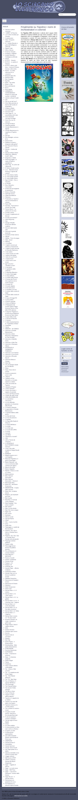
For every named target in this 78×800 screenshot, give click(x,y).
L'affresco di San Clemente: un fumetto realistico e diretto (11, 380)
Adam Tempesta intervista (9, 40)
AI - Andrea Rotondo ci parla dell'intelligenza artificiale (11, 44)
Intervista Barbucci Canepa (10, 360)
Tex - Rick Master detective (10, 676)
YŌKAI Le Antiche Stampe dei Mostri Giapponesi (10, 761)
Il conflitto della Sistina (11, 277)
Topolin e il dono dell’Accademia (9, 695)
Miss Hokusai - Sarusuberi (9, 476)
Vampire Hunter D (10, 742)
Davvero (7, 135)
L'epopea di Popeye (10, 387)
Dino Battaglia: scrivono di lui (11, 138)
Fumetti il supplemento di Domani (12, 215)
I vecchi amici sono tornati (10, 261)
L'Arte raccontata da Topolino (10, 384)
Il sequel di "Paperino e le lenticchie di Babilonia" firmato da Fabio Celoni (12, 313)
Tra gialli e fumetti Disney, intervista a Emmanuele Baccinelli (11, 713)
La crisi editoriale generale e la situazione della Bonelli (11, 404)
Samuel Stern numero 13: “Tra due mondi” (11, 617)
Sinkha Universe (9, 630)
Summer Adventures (11, 650)
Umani (7, 724)
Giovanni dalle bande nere (11, 228)
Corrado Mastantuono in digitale (11, 128)
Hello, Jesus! (8, 240)
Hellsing (7, 241)
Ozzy (6, 524)
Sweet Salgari (9, 660)
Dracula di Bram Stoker (11, 153)
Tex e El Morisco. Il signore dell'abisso (10, 682)
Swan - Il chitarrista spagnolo (10, 658)
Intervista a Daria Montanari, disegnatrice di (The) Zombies (11, 335)
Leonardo (7, 433)
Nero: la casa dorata (10, 508)
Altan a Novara (9, 50)
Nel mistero (8, 506)
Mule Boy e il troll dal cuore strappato (11, 500)
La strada (7, 426)
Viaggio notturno (9, 756)
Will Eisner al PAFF (10, 758)
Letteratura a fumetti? (11, 436)
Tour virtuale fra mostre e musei (12, 709)
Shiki (6, 628)
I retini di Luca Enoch (11, 257)
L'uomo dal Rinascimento (12, 394)
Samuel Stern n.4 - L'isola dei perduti (10, 605)
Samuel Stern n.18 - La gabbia (11, 598)
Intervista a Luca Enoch (11, 354)
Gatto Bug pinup (9, 219)
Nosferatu (8, 515)
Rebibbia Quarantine (10, 578)
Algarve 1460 (8, 48)
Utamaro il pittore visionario (10, 30)
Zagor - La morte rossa (11, 768)
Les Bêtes (8, 435)
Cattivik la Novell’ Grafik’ (12, 98)
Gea (6, 221)
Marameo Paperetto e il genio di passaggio (11, 459)
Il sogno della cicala (10, 317)
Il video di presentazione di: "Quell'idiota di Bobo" (12, 322)
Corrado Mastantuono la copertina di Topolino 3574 (11, 132)
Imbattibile (8, 325)
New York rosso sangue (11, 510)
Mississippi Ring (9, 482)
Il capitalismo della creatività (10, 269)
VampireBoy (8, 744)
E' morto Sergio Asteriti (11, 176)
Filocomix (8, 197)
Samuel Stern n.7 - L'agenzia (10, 613)
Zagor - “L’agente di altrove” (10, 765)
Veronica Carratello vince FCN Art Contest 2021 (12, 753)
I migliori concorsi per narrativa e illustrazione (11, 246)
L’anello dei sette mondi (11, 395)
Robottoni (7, 585)
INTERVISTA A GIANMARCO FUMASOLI (9, 349)
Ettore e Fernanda (10, 192)
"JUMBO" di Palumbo (11, 33)
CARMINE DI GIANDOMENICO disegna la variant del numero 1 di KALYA (11, 93)
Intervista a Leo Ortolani (11, 353)
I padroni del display (10, 255)
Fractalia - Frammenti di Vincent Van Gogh (11, 206)
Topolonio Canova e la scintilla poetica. (11, 705)
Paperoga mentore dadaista (10, 541)
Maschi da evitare (10, 467)
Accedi (64, 363)
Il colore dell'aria (9, 276)
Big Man (7, 81)
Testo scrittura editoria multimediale (11, 666)
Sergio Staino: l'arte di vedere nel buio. (11, 625)
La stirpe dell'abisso (10, 424)
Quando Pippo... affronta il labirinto (12, 569)
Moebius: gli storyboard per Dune (11, 495)
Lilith (6, 438)
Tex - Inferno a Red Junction (10, 670)
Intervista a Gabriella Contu (11, 340)
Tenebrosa (8, 664)
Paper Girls (8, 525)
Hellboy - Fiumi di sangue (12, 238)
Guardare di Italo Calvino (12, 235)
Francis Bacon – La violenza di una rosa (10, 210)
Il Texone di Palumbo (11, 318)
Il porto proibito (9, 300)
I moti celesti (8, 252)
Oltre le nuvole (9, 517)
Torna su (73, 798)
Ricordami (65, 361)
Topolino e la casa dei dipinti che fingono (11, 702)
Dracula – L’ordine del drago (11, 150)
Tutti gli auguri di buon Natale (11, 721)
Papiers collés (9, 544)
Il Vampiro (8, 320)
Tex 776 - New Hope (10, 679)
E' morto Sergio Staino (11, 178)
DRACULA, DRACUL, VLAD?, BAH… (11, 155)
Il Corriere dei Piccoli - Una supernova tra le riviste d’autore (11, 280)
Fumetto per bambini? (11, 217)
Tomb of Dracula (9, 693)
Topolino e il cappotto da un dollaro (12, 699)
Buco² (6, 88)
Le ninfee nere (9, 428)
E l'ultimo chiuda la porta (12, 168)
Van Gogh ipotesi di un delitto (11, 750)
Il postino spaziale (10, 301)
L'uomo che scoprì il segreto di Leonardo (10, 391)
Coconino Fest (9, 111)
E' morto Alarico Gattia (11, 175)
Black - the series (10, 82)
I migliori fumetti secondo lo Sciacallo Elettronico (12, 249)
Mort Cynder (8, 498)
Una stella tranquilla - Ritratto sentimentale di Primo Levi (11, 737)
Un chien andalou (10, 725)
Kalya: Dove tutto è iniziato (10, 370)
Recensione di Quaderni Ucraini (11, 581)
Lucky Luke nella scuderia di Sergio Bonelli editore (12, 450)
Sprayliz (7, 638)
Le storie (7, 431)
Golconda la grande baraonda (10, 232)
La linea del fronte (10, 416)
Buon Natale (8, 89)
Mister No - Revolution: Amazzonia (11, 485)
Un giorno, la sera (10, 730)
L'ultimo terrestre (9, 388)
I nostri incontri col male (11, 253)
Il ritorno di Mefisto (10, 303)
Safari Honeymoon (10, 587)
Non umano (8, 513)
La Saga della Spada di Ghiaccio (11, 422)
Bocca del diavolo (10, 86)
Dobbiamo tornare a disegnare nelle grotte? (11, 143)
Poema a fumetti (9, 558)
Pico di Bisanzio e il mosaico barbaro (10, 552)
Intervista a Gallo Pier (11, 342)
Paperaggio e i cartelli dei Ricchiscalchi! (12, 528)
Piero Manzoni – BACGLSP (9, 555)
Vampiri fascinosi (10, 746)
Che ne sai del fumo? (11, 101)
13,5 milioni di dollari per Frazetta (12, 35)
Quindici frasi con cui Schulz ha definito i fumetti (11, 575)
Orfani (7, 520)
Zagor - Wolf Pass (10, 770)
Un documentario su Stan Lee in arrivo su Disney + (12, 728)
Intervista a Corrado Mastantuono (10, 331)
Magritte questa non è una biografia (11, 456)
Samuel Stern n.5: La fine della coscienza (11, 608)
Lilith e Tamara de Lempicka (10, 440)
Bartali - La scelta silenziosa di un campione (10, 72)
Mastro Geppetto (9, 469)
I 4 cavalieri (8, 243)
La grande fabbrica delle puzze (11, 413)
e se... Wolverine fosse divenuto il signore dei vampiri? (11, 171)
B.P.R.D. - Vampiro (10, 60)
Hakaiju (7, 236)
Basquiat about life (10, 76)
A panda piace (9, 38)
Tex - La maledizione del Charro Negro (12, 673)
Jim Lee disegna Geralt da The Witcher (11, 365)
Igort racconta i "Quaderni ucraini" (10, 264)
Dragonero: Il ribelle (10, 158)
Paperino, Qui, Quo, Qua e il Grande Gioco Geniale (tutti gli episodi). (12, 537)
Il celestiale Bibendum (11, 272)
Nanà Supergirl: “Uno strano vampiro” (11, 504)
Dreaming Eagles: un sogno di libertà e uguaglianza (11, 161)
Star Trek (7, 640)
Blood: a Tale (8, 84)
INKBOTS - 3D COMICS (12, 329)
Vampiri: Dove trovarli (11, 748)
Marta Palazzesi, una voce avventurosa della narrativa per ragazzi (11, 463)
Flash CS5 (8, 204)
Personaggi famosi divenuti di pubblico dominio (10, 547)
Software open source (11, 631)
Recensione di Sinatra (11, 583)
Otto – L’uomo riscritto (11, 522)
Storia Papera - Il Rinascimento (10, 642)
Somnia (7, 633)
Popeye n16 (8, 565)
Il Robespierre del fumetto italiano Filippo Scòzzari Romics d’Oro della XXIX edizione (11, 307)
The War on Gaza (10, 691)
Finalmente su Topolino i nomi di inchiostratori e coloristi (12, 200)
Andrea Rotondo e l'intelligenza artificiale (11, 56)
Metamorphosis (9, 474)
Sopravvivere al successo (9, 635)
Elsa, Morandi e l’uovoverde (9, 186)
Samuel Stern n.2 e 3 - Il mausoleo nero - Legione (12, 601)
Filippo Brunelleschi (10, 195)
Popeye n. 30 (9, 563)
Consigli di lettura (10, 123)
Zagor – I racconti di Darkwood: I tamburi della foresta (12, 773)
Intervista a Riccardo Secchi (11, 357)
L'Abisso (7, 376)
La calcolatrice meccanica (9, 399)
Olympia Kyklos (9, 518)
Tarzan (7, 662)
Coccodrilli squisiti (10, 110)
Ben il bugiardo (9, 79)
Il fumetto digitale (10, 286)
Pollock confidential (10, 559)
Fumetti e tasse (9, 212)
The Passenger (9, 684)
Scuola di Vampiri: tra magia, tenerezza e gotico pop (11, 621)
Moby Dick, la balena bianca (11, 492)
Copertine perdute (10, 125)
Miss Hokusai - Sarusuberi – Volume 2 (11, 480)
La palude (8, 419)
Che (6, 99)
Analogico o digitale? (11, 53)
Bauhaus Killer (9, 77)
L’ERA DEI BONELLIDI (11, 397)
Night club (8, 512)
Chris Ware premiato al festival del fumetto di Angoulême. (11, 104)
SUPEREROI (9, 652)
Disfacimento (8, 141)
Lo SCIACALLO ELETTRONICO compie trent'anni (11, 445)
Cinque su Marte (9, 108)
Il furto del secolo (10, 288)
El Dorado (8, 183)
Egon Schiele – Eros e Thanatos (11, 181)
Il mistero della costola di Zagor (12, 292)
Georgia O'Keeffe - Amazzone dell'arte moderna (10, 224)
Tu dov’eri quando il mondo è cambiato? (10, 717)
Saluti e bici (8, 589)
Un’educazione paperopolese (9, 733)
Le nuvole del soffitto (11, 429)
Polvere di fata (9, 561)
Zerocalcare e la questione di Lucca (10, 781)
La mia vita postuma (10, 418)
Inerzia (7, 327)
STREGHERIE (9, 648)
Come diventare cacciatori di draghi (10, 117)
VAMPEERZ (8, 741)
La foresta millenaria (10, 407)
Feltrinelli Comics (10, 194)
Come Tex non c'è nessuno (10, 121)
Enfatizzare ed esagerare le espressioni (12, 189)
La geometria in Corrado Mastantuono (11, 410)
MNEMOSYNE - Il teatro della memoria (12, 488)
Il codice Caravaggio (10, 274)
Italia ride (7, 363)
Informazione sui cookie (20, 796)
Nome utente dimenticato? (64, 367)
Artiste (7, 58)
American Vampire (10, 52)
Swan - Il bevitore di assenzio (10, 654)
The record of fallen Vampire (10, 688)
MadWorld (8, 453)
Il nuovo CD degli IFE (11, 298)
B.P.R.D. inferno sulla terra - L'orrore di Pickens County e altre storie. (12, 67)
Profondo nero (9, 566)
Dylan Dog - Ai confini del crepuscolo (12, 165)
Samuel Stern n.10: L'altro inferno (10, 594)
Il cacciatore (8, 267)
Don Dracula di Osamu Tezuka (11, 146)
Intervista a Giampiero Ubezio (11, 345)
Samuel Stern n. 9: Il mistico (11, 591)
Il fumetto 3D (8, 284)
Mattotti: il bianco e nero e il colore (12, 471)
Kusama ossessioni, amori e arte (10, 374)
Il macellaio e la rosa (11, 289)
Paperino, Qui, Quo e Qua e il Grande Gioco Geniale (11, 532)
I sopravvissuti (9, 259)
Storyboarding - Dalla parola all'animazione (11, 646)
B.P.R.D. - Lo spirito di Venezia (11, 63)
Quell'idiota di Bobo (10, 571)
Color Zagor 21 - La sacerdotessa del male (11, 114)
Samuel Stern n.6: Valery (12, 611)
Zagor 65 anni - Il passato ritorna (10, 777)
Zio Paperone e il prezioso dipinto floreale (11, 784)
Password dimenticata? (64, 371)
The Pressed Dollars (10, 686)
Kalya (6, 368)
